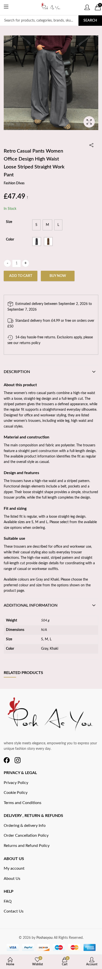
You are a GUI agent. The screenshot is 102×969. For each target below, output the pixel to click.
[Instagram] (18, 760)
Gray (44, 648)
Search (90, 20)
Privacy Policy (16, 783)
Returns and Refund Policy (27, 846)
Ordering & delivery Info (25, 826)
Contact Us (14, 911)
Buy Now (58, 276)
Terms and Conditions (22, 803)
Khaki (54, 648)
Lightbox (89, 122)
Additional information (30, 605)
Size (9, 222)
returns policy (30, 343)
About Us (12, 879)
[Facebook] (7, 760)
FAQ (8, 901)
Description (17, 372)
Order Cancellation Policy (26, 835)
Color (10, 239)
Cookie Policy (15, 793)
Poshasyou (45, 938)
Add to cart (20, 276)
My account (14, 868)
